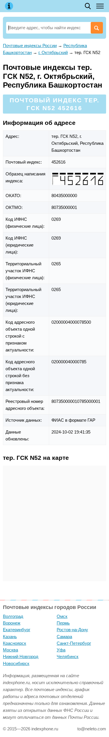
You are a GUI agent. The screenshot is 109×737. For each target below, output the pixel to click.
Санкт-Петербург (74, 643)
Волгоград (13, 616)
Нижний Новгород (20, 656)
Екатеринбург (16, 629)
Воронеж (11, 623)
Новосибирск (16, 663)
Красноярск (14, 643)
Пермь (63, 623)
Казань (10, 636)
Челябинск (67, 656)
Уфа (61, 649)
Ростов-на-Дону (72, 629)
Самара (64, 636)
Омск (62, 616)
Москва (10, 649)
